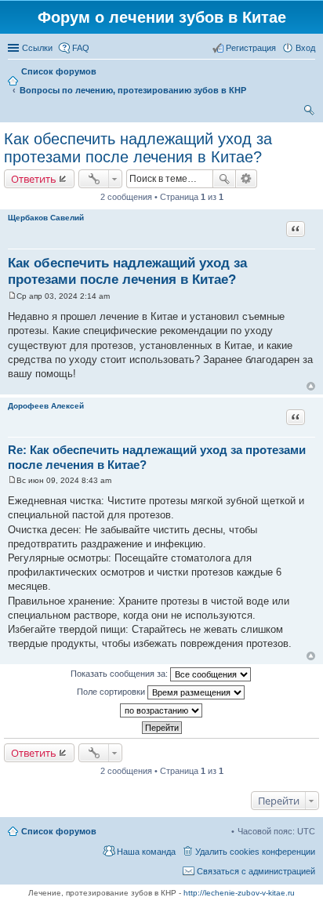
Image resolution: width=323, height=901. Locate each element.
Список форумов (58, 831)
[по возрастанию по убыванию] (161, 710)
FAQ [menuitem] (80, 48)
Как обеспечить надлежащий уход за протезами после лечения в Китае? (138, 147)
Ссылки (37, 48)
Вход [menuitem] (305, 48)
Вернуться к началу (311, 386)
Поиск (224, 178)
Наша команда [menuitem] (146, 851)
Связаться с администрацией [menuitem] (256, 871)
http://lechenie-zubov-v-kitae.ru (239, 892)
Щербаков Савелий (46, 217)
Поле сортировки (112, 691)
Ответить (33, 179)
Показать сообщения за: (120, 673)
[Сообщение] (12, 296)
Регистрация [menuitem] (251, 48)
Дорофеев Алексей (46, 405)
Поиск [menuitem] (310, 112)
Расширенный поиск (246, 178)
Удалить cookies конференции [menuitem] (255, 851)
